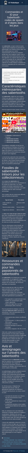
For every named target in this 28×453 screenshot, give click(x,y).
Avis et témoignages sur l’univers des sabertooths (12, 81)
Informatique (7, 438)
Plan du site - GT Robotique (19, 450)
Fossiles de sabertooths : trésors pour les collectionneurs (12, 74)
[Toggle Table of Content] (23, 70)
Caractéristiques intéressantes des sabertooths (14, 72)
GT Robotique (13, 3)
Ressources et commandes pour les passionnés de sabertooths (14, 78)
